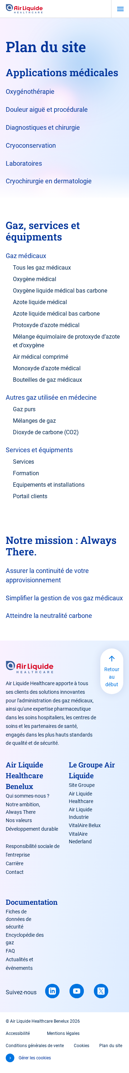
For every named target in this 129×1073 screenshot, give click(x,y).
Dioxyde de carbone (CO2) (46, 432)
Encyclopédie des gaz (25, 938)
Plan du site (110, 1045)
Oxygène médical (34, 279)
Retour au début (111, 676)
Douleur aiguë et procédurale (47, 109)
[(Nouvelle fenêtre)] (52, 991)
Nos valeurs (19, 820)
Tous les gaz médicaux (42, 267)
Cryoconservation (31, 145)
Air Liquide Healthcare (81, 797)
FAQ (10, 951)
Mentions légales (63, 1033)
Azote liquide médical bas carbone (56, 313)
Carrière (14, 863)
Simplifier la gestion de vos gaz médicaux (64, 598)
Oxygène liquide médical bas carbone (60, 290)
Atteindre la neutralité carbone (49, 615)
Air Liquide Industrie (80, 813)
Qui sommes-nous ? (27, 796)
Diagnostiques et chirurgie (43, 127)
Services (23, 461)
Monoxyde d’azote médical (47, 368)
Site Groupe (82, 785)
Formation (26, 473)
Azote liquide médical (40, 302)
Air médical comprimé (40, 356)
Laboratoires (24, 163)
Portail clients (30, 496)
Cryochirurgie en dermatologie (49, 181)
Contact (15, 872)
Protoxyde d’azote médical (46, 325)
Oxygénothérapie (30, 91)
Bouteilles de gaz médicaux (47, 379)
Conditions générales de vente (35, 1045)
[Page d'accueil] (24, 9)
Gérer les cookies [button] (35, 1057)
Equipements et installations (49, 484)
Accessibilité (18, 1033)
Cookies (81, 1045)
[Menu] (120, 9)
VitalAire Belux (85, 825)
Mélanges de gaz (34, 420)
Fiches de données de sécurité (18, 919)
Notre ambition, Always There (23, 808)
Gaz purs (24, 409)
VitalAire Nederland (80, 837)
